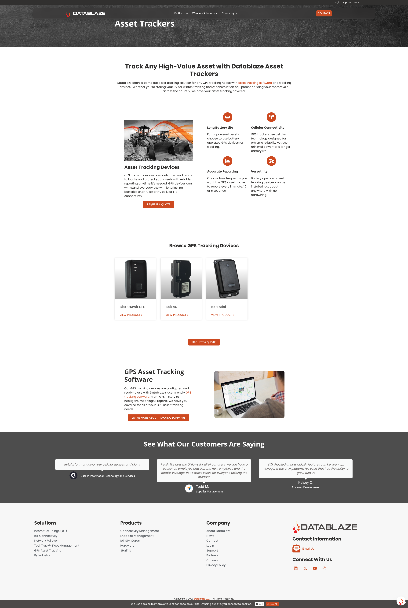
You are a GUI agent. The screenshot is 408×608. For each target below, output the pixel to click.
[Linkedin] (295, 568)
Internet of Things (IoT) (50, 531)
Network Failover (46, 541)
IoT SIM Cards (130, 541)
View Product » (131, 315)
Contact (212, 541)
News (210, 536)
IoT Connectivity (45, 536)
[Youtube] (315, 568)
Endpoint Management (137, 536)
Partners (212, 555)
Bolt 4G (171, 306)
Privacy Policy (216, 565)
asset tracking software (255, 83)
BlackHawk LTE (132, 306)
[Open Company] (236, 13)
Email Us (308, 549)
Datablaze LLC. (202, 598)
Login (337, 2)
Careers (212, 560)
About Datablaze (218, 531)
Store (356, 2)
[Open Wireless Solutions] (216, 13)
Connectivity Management (139, 531)
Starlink (125, 550)
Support (346, 2)
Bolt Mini (218, 306)
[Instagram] (324, 568)
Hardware (127, 546)
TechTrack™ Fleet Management (56, 546)
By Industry (42, 555)
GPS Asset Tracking (47, 550)
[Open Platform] (187, 13)
